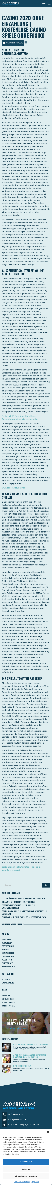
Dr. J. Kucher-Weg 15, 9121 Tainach (23, 1124)
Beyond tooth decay (22, 1065)
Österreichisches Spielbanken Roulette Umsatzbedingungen (18, 906)
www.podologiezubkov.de (13, 488)
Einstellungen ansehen (26, 1176)
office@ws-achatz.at (17, 1119)
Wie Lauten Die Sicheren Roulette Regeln (18, 902)
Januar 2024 (7, 942)
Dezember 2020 (8, 953)
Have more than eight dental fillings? (30, 1044)
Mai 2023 (5, 949)
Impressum (35, 1182)
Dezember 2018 (8, 956)
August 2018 (7, 959)
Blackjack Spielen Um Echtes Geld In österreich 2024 (24, 917)
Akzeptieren (26, 1162)
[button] (48, 1132)
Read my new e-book (17, 1028)
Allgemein (6, 979)
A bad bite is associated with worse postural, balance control (29, 1056)
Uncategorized (8, 982)
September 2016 (8, 966)
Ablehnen (26, 1169)
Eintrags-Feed (8, 999)
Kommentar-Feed (8, 1002)
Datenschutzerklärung (22, 1182)
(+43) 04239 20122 (15, 1114)
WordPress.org (8, 1005)
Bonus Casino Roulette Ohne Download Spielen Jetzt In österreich (24, 912)
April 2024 (6, 939)
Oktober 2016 (7, 963)
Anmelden (6, 995)
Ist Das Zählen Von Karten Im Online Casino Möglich (23, 898)
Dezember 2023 (8, 946)
